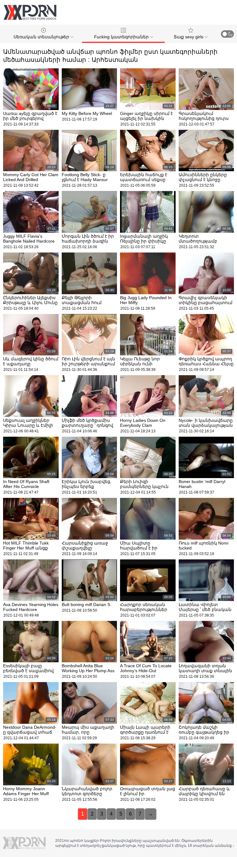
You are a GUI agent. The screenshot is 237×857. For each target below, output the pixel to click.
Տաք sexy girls (189, 36)
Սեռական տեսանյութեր (42, 36)
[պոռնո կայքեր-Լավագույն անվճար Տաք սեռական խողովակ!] (30, 12)
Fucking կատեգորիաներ (122, 36)
